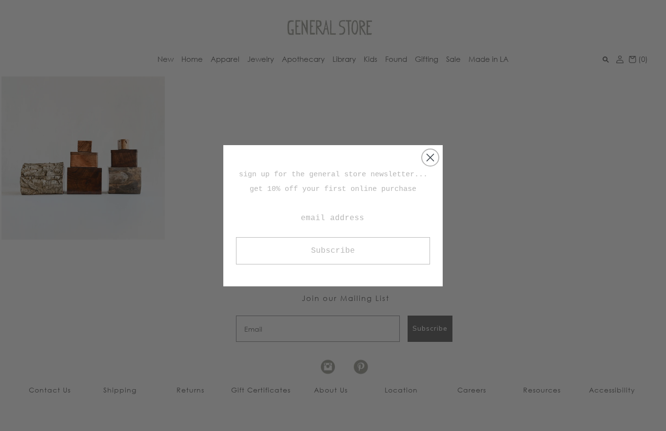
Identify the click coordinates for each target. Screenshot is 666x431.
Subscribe (333, 250)
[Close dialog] (430, 157)
